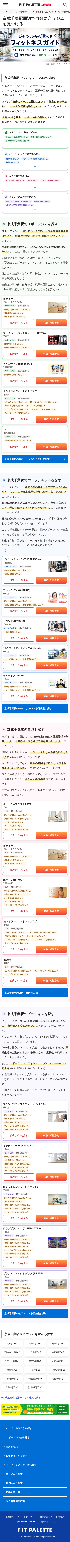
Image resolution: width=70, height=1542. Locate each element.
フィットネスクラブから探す (21, 1464)
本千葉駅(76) (35, 1352)
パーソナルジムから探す (19, 1428)
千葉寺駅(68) (12, 1387)
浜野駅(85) (12, 1343)
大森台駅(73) (58, 1361)
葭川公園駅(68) (35, 1387)
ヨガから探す (13, 1446)
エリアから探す (14, 1473)
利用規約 (60, 1517)
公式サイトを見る (19, 322)
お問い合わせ (46, 1517)
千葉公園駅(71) (35, 1378)
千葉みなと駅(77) (12, 1352)
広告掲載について (47, 1521)
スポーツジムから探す (18, 1437)
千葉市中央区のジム (45, 11)
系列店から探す (14, 1482)
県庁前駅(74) (35, 1361)
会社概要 (10, 1517)
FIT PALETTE (9, 11)
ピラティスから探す (16, 1455)
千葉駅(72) (35, 1370)
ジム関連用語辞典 (15, 1501)
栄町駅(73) (12, 1370)
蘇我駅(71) (58, 1378)
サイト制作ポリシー (27, 1517)
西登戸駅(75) (58, 1352)
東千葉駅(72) (12, 1378)
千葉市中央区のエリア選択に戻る (23, 1397)
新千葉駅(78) (35, 1343)
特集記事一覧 (13, 1492)
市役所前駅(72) (58, 1370)
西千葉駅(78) (58, 1343)
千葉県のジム (25, 11)
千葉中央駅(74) (12, 1361)
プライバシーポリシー (25, 1521)
